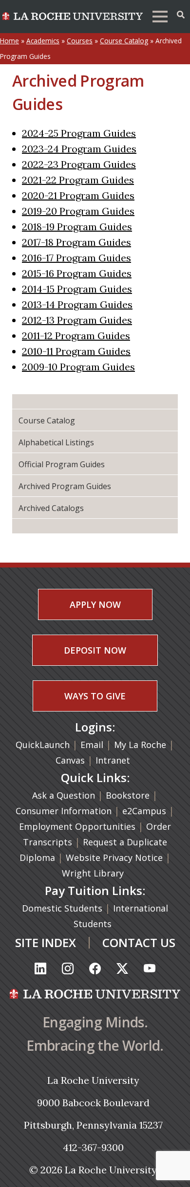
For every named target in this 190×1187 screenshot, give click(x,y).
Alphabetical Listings (56, 442)
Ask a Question (63, 795)
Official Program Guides (62, 464)
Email (91, 744)
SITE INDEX (45, 942)
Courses (80, 40)
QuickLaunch (43, 744)
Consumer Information (64, 811)
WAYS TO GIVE (95, 696)
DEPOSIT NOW (95, 650)
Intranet (112, 760)
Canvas (70, 760)
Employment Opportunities (77, 826)
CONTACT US (138, 942)
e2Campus (144, 811)
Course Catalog (124, 40)
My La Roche (140, 744)
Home (9, 40)
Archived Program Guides (65, 486)
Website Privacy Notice (115, 857)
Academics (42, 40)
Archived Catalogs (51, 508)
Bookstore (128, 795)
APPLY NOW (95, 604)
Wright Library (93, 873)
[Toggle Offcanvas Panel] (181, 14)
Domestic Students (63, 908)
